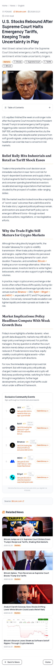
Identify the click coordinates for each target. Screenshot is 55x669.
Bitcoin (41, 261)
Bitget (45, 291)
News (12, 5)
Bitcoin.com (17, 501)
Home (4, 5)
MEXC (9, 295)
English (21, 5)
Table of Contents (16, 107)
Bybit (36, 291)
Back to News (14, 662)
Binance (22, 291)
